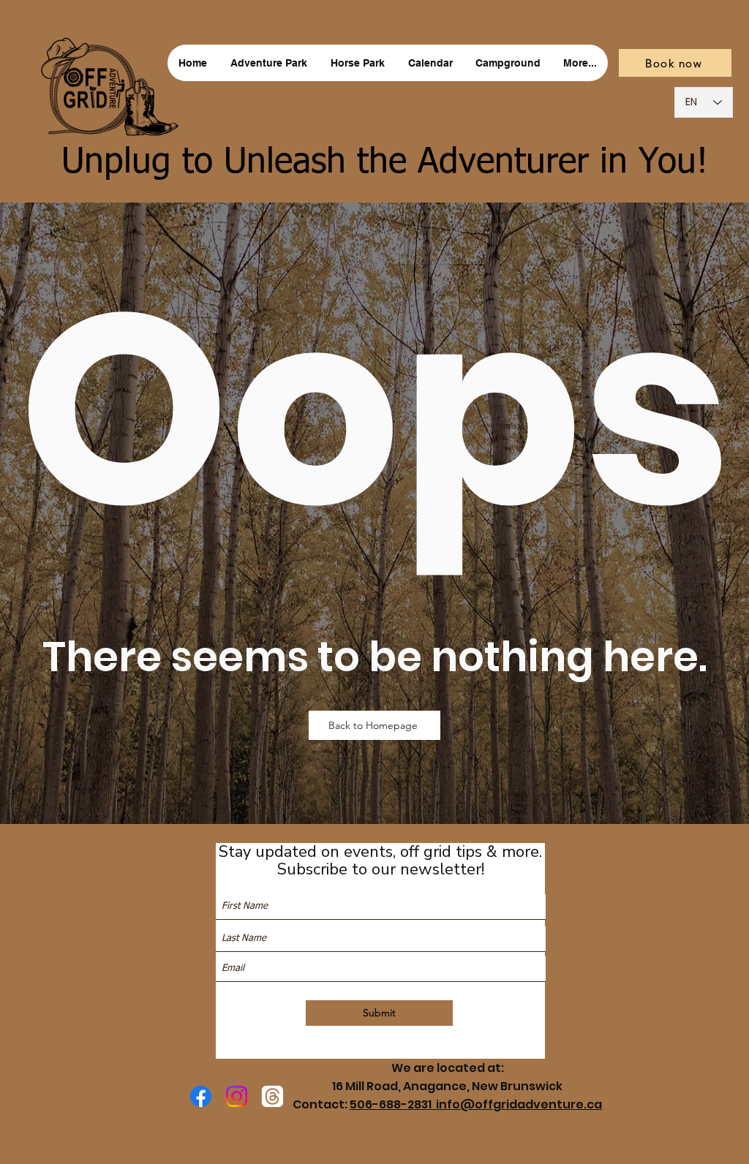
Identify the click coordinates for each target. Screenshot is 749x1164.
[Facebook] (201, 1096)
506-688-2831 (393, 1104)
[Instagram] (236, 1096)
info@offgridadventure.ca (519, 1104)
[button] (269, 63)
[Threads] (272, 1096)
